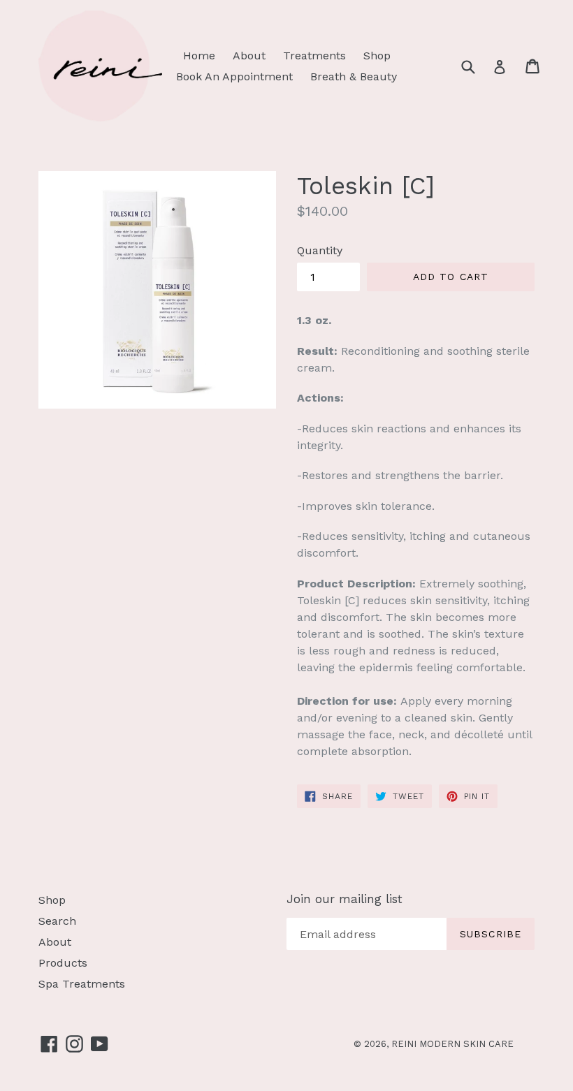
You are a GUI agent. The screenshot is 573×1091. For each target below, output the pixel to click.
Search (57, 921)
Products (62, 962)
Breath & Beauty (353, 76)
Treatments (314, 55)
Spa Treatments (81, 983)
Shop (377, 55)
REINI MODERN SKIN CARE (452, 1044)
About (249, 55)
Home (199, 55)
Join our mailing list (344, 899)
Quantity (319, 250)
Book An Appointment (234, 76)
